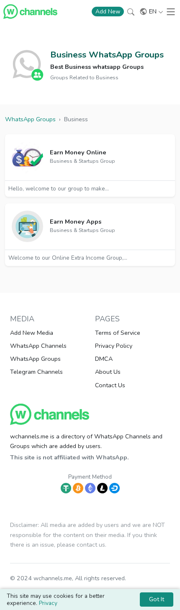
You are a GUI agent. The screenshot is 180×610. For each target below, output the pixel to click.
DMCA (104, 359)
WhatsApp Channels (38, 345)
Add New (107, 12)
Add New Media (31, 332)
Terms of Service (117, 332)
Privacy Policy (113, 345)
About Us (108, 372)
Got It (156, 599)
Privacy (48, 603)
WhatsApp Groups (35, 359)
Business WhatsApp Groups (107, 54)
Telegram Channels (36, 372)
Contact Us (110, 385)
